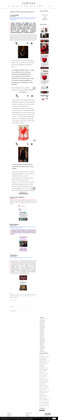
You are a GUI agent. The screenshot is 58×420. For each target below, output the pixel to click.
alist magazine (15, 297)
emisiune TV (47, 388)
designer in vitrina (41, 386)
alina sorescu (41, 375)
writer (35, 295)
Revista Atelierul (41, 365)
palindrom (11, 297)
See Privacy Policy (30, 418)
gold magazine (41, 398)
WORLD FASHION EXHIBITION (43, 369)
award (47, 379)
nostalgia (40, 405)
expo (42, 389)
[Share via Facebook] (10, 300)
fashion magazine (41, 392)
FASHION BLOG (44, 359)
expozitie (44, 389)
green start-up (45, 398)
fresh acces (46, 395)
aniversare (45, 376)
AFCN (42, 355)
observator (47, 405)
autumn (45, 379)
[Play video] (23, 213)
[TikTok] (49, 414)
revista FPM (17, 295)
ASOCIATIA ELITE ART (42, 356)
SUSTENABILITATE (42, 366)
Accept (54, 418)
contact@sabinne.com (48, 415)
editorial (40, 388)
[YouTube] (48, 414)
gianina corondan (44, 396)
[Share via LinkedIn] (14, 300)
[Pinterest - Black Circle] (41, 410)
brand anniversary (41, 382)
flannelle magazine (41, 395)
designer (13, 294)
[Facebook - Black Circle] (39, 410)
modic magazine (46, 402)
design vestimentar (41, 385)
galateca (40, 396)
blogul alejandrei (26, 295)
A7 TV (40, 355)
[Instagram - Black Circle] (42, 410)
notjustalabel (44, 405)
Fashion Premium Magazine (27, 294)
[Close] (56, 418)
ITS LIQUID (41, 362)
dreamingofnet (46, 386)
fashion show (32, 295)
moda (16, 294)
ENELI (40, 359)
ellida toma (43, 388)
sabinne (18, 294)
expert (40, 389)
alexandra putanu (33, 294)
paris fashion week (12, 295)
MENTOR (44, 362)
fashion (11, 294)
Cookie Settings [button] (44, 418)
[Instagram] (45, 414)
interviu (21, 294)
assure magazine (41, 379)
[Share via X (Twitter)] (12, 300)
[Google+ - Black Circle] (43, 410)
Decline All (49, 418)
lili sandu (40, 402)
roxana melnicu (22, 295)
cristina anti (46, 382)
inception (40, 399)
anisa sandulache (41, 376)
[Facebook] (46, 414)
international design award (45, 399)
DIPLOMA (47, 356)
